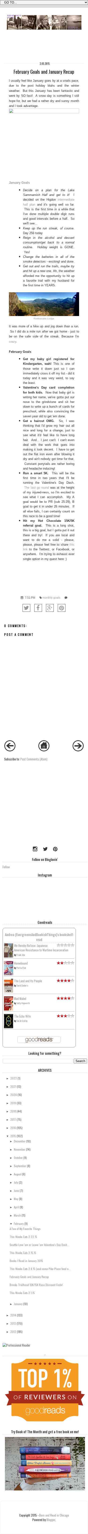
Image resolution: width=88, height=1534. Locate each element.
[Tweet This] (26, 608)
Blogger (50, 1520)
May (16, 1199)
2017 (13, 1119)
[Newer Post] (9, 750)
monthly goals (51, 597)
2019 (13, 1103)
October (18, 1158)
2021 (13, 1086)
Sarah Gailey (21, 1021)
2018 (13, 1111)
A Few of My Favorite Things (25, 1229)
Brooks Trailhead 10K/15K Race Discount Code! (36, 1285)
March (17, 1215)
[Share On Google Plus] (50, 608)
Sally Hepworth (23, 1003)
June (16, 1191)
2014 (13, 1315)
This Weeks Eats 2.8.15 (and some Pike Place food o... (40, 1269)
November (19, 1149)
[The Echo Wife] (8, 1027)
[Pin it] (61, 608)
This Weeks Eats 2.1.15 (22, 1293)
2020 (13, 1095)
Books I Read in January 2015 (26, 1261)
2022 (13, 1078)
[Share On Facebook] (38, 608)
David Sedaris (22, 985)
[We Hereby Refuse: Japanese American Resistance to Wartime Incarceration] (8, 956)
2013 (13, 1323)
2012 (13, 1332)
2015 (13, 1136)
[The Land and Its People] (8, 991)
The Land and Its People (28, 981)
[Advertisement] (32, 811)
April (16, 1207)
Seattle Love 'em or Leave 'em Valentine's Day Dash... (39, 1245)
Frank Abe (20, 955)
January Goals (19, 182)
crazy (12, 341)
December (20, 1141)
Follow (6, 867)
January (18, 1304)
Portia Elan (21, 968)
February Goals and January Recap (29, 1277)
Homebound (21, 963)
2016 (13, 1128)
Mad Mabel (20, 998)
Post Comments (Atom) (33, 759)
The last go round (37, 487)
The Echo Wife (22, 1016)
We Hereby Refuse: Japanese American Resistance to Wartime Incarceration (41, 947)
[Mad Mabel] (8, 1009)
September (20, 1166)
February (19, 1224)
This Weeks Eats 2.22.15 (23, 1237)
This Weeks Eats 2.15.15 (23, 1253)
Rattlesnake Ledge (44, 318)
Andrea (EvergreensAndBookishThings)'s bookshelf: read (39, 937)
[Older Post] (78, 750)
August (17, 1174)
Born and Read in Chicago (54, 1515)
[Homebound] (8, 974)
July (16, 1182)
